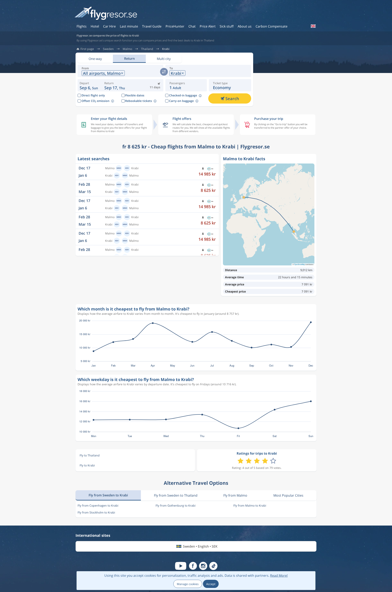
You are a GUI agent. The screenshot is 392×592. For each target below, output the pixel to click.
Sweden (108, 49)
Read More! (279, 575)
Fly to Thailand (90, 455)
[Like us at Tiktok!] (213, 566)
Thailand (147, 49)
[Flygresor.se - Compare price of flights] (106, 13)
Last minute (129, 26)
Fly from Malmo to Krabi (249, 505)
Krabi (165, 49)
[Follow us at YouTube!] (181, 566)
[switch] (164, 72)
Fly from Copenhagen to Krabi (98, 505)
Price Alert (208, 26)
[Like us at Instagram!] (203, 566)
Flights (82, 26)
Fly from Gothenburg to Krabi (176, 505)
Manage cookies (188, 584)
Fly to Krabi (87, 465)
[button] (114, 85)
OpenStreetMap (299, 264)
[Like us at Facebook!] (193, 566)
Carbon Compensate (271, 26)
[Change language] (312, 26)
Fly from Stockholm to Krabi (96, 512)
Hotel (95, 26)
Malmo (127, 49)
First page (87, 49)
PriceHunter (175, 26)
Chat (192, 26)
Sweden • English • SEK (200, 546)
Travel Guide (151, 26)
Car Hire (109, 26)
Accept (210, 584)
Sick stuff (227, 26)
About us (245, 26)
